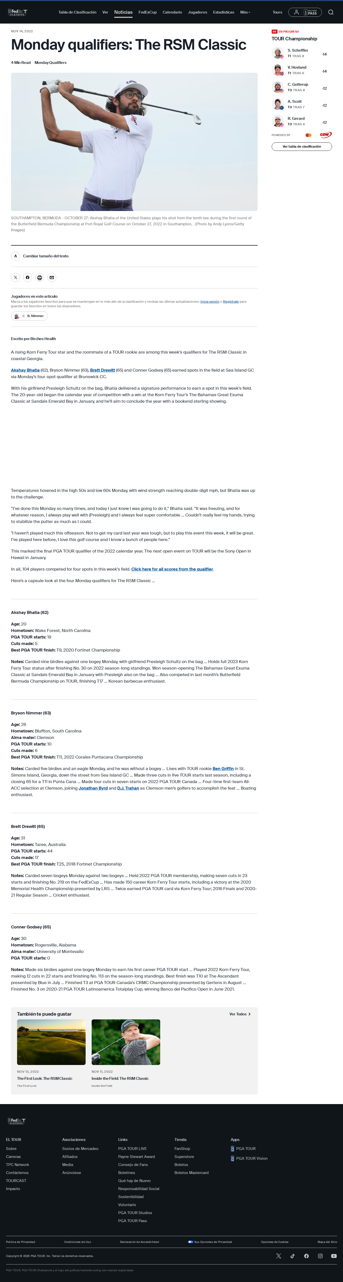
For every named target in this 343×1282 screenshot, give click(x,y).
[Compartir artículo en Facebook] (27, 277)
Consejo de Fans (133, 1164)
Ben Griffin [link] (223, 768)
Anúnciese (71, 1172)
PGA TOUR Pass (132, 1220)
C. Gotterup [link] (298, 84)
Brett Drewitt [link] (102, 370)
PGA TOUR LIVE (132, 1148)
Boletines (126, 1172)
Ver (105, 12)
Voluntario (127, 1204)
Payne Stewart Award (136, 1156)
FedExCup (148, 12)
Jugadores (197, 12)
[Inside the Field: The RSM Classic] (126, 1042)
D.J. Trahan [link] (128, 788)
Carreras (13, 1156)
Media (67, 1164)
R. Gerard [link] (296, 118)
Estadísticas (223, 12)
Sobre (11, 1148)
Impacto (13, 1188)
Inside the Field (102, 1086)
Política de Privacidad (20, 1242)
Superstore (184, 1156)
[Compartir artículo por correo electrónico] (51, 277)
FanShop (182, 1148)
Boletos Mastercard (192, 1172)
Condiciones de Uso (77, 1242)
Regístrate (231, 301)
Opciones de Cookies (275, 1242)
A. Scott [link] (295, 101)
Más (246, 13)
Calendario (172, 12)
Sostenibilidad (131, 1196)
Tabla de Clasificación (77, 12)
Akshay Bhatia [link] (25, 370)
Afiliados (70, 1156)
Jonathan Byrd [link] (93, 788)
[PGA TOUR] (18, 12)
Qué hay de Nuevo (134, 1180)
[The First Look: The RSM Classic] (51, 1042)
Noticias (123, 12)
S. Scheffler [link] (298, 50)
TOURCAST (16, 1180)
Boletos (181, 1164)
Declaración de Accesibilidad (139, 1242)
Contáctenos (17, 1172)
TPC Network (17, 1164)
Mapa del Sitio (327, 1242)
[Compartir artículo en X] (15, 277)
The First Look (26, 1086)
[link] (51, 63)
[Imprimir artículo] (39, 277)
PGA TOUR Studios (135, 1212)
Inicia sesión (209, 301)
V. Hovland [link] (297, 67)
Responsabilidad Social (138, 1188)
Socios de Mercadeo (80, 1148)
